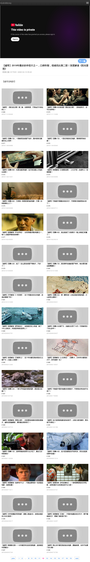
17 (63, 558)
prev (13, 558)
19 (71, 558)
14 (51, 558)
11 (39, 558)
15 (55, 558)
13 (47, 558)
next (76, 558)
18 (67, 558)
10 (35, 558)
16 (59, 558)
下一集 (82, 61)
